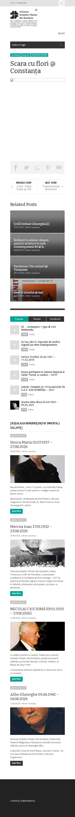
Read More (16, 511)
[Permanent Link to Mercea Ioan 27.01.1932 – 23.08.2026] (37, 553)
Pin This (48, 167)
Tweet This (26, 167)
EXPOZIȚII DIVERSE (39, 55)
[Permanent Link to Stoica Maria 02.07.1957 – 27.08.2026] (37, 469)
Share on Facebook (15, 167)
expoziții (25, 55)
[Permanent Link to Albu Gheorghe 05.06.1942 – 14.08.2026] (37, 721)
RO (63, 33)
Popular (19, 319)
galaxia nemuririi (18, 436)
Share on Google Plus (37, 167)
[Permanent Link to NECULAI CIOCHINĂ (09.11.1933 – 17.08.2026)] (37, 636)
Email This (59, 167)
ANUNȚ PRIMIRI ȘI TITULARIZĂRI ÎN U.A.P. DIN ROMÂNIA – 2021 (43, 388)
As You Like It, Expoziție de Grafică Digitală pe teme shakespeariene (40, 343)
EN (59, 33)
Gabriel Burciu (28, 801)
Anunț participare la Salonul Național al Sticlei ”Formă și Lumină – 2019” (42, 373)
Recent (37, 319)
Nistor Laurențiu (29, 451)
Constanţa (15, 55)
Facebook (55, 319)
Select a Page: (61, 3)
